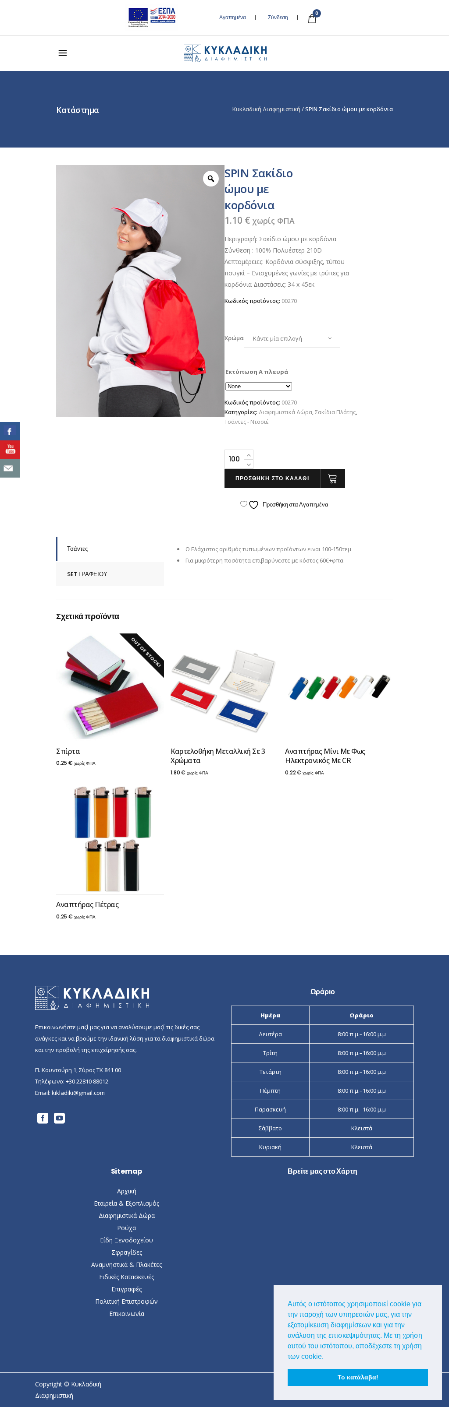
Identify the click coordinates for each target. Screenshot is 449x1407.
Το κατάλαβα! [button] (358, 1377)
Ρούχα (126, 1228)
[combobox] (292, 338)
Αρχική (126, 1191)
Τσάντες (77, 549)
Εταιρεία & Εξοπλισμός (126, 1203)
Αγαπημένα (232, 17)
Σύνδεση (278, 17)
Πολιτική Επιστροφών (126, 1301)
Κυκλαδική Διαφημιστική (266, 109)
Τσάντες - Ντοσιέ (246, 422)
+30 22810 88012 (87, 1081)
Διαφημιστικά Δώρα (285, 412)
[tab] (110, 549)
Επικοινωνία (126, 1313)
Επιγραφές (126, 1289)
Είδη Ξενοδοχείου (126, 1240)
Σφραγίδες (126, 1252)
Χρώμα (234, 338)
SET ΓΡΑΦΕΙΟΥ (87, 574)
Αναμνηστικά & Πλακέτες (126, 1264)
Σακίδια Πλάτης (335, 412)
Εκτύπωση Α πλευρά (256, 372)
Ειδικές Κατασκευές (126, 1277)
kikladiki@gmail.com (78, 1093)
